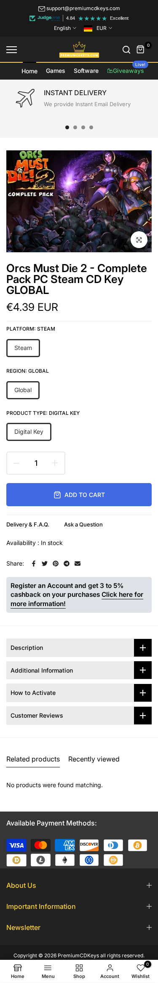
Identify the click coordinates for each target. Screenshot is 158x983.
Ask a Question (83, 524)
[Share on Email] (77, 563)
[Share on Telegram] (66, 563)
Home (29, 71)
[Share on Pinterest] (55, 563)
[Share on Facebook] (33, 563)
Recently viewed (94, 759)
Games (55, 70)
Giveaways (129, 68)
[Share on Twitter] (44, 563)
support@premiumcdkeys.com (83, 8)
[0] (140, 49)
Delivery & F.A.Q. (27, 524)
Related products (33, 759)
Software (86, 70)
